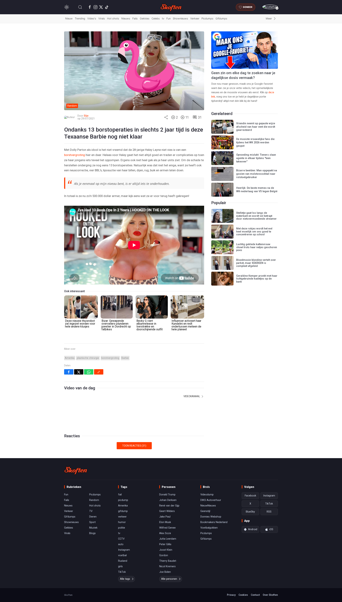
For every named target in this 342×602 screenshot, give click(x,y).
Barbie (125, 358)
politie (121, 527)
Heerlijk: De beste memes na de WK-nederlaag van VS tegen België (256, 189)
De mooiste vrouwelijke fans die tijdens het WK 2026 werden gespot (255, 142)
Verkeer (194, 18)
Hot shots (113, 18)
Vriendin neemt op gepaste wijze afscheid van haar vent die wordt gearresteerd (255, 127)
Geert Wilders (167, 511)
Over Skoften (270, 594)
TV (90, 511)
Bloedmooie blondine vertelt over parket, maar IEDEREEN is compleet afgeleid (256, 262)
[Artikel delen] (166, 117)
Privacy (231, 594)
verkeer (122, 516)
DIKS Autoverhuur (210, 500)
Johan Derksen (168, 500)
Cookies (243, 594)
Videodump (207, 494)
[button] (80, 7)
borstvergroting (74, 155)
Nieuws (125, 18)
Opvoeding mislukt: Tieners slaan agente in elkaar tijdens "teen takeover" (256, 158)
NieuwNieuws (208, 505)
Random (94, 500)
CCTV (121, 538)
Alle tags (125, 578)
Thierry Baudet (167, 560)
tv (163, 18)
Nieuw (69, 18)
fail (120, 494)
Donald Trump (167, 494)
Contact (255, 594)
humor (122, 522)
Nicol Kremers (167, 566)
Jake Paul (164, 516)
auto (120, 544)
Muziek (93, 527)
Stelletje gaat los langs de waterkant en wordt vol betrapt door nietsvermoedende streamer (256, 215)
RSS (269, 511)
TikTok (122, 571)
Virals (101, 18)
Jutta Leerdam (167, 538)
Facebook (250, 495)
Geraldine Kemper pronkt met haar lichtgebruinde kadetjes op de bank (256, 278)
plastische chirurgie (88, 358)
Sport (92, 522)
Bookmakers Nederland (213, 522)
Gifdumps (221, 18)
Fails (135, 18)
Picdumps (207, 18)
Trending (80, 18)
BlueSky (250, 511)
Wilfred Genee (167, 527)
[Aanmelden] (270, 7)
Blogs (92, 533)
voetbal (122, 555)
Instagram (124, 549)
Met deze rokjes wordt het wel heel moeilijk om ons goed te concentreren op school (254, 231)
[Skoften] (75, 470)
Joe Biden (165, 571)
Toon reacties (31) (134, 445)
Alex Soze (165, 533)
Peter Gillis (165, 544)
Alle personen (169, 578)
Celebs (156, 18)
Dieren (93, 516)
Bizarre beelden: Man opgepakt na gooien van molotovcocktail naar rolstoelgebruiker (256, 174)
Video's (91, 18)
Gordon (163, 555)
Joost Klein (165, 549)
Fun (168, 18)
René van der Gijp (169, 505)
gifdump (123, 511)
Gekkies (144, 18)
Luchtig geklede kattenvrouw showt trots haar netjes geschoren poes (256, 247)
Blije (86, 115)
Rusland (122, 560)
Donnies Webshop (210, 516)
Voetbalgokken (209, 527)
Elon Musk (165, 522)
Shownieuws (180, 18)
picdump (123, 500)
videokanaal (192, 396)
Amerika (69, 358)
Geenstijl (205, 511)
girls (120, 566)
